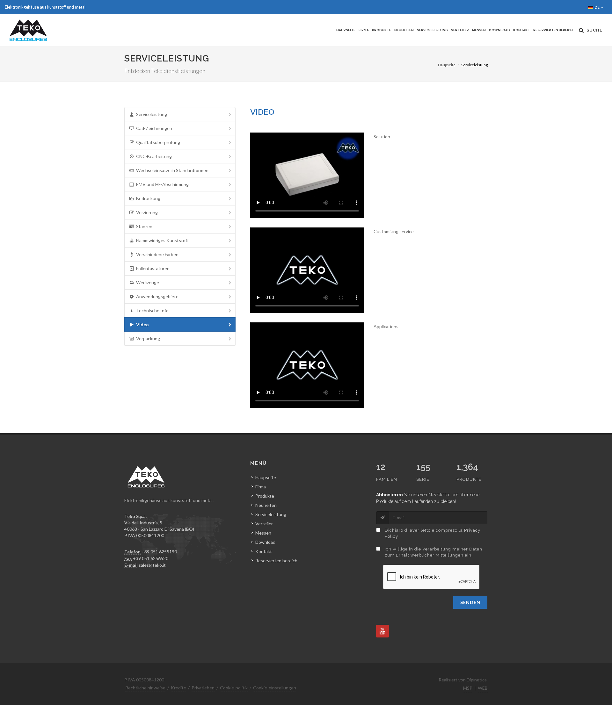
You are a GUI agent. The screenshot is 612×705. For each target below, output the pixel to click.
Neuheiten (404, 30)
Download (499, 30)
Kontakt (521, 30)
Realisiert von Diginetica (463, 679)
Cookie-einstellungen (274, 687)
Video (142, 324)
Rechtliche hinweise (145, 687)
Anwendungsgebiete (157, 296)
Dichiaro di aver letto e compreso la (432, 533)
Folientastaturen (153, 268)
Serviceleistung (432, 30)
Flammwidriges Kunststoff (162, 240)
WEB (483, 688)
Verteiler (460, 30)
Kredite (178, 687)
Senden (470, 602)
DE (597, 7)
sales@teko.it (152, 565)
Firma (364, 30)
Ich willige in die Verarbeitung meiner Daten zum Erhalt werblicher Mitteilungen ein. (433, 552)
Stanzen (144, 226)
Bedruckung (148, 198)
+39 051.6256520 (150, 558)
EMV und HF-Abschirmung (162, 184)
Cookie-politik (234, 687)
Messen (479, 30)
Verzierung (147, 212)
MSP (467, 688)
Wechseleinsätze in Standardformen (172, 170)
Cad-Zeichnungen (154, 128)
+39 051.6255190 (159, 551)
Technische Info (152, 310)
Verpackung (148, 338)
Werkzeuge (147, 282)
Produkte (381, 30)
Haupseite (345, 30)
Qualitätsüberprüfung (158, 142)
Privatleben (203, 687)
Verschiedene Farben (157, 254)
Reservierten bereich (553, 30)
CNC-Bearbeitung (154, 156)
